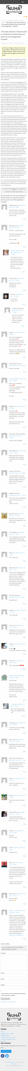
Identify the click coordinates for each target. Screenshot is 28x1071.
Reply (24, 219)
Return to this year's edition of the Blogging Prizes (14, 189)
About (2, 1031)
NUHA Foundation (11, 1062)
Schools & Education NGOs (8, 1037)
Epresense (19, 1065)
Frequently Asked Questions (8, 1039)
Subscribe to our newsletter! (8, 1002)
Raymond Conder (13, 910)
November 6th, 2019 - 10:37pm (17, 365)
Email (2, 979)
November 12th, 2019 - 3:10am (17, 760)
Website (3, 985)
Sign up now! (6, 1051)
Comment (3, 953)
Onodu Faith (12, 379)
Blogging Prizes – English (7, 1033)
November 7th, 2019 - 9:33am (17, 597)
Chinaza (13, 704)
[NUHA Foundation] (14, 9)
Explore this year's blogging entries (14, 191)
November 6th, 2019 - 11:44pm (17, 473)
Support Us (4, 1041)
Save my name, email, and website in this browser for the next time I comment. (13, 994)
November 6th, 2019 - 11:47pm (17, 495)
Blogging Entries (5, 1035)
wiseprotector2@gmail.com (16, 935)
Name (3, 973)
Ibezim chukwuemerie (16, 250)
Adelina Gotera (13, 676)
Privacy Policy (14, 1064)
